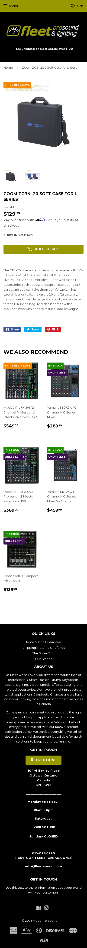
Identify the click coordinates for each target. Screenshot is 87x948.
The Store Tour (43, 653)
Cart (80, 6)
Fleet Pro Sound (45, 920)
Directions (45, 760)
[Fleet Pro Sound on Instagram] (46, 908)
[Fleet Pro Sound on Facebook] (38, 908)
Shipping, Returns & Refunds (44, 647)
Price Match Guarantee (43, 642)
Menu (13, 6)
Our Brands (43, 659)
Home (8, 67)
